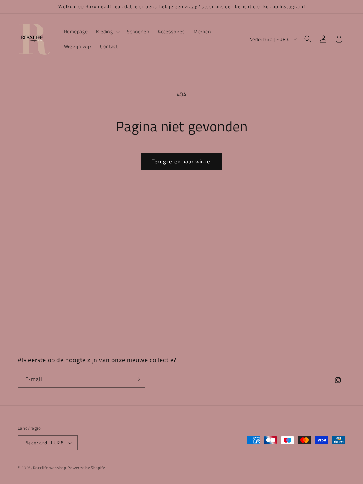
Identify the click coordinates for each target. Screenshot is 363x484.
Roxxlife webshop (49, 468)
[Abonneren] (137, 379)
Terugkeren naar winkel (182, 161)
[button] (107, 31)
